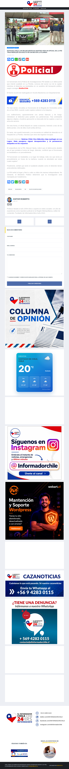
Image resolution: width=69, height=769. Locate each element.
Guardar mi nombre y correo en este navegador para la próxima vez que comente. (30, 277)
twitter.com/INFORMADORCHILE (51, 717)
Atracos (10, 189)
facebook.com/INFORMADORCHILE (52, 721)
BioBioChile (23, 88)
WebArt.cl (60, 765)
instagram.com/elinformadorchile (51, 724)
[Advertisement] (34, 410)
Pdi (25, 189)
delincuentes (18, 189)
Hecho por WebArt (46, 389)
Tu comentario (11, 254)
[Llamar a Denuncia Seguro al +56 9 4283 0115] (34, 100)
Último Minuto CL (33, 766)
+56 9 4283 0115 (45, 713)
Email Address (11, 245)
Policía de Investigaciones (35, 189)
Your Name (10, 236)
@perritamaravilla (49, 742)
